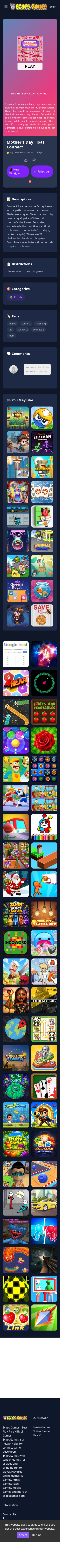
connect (26, 323)
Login (53, 6)
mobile (12, 323)
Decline (36, 1535)
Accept (23, 1535)
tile (10, 329)
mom (11, 335)
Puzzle (15, 297)
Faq (5, 1518)
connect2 (23, 329)
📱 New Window (14, 171)
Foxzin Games (41, 1427)
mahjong (41, 323)
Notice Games (41, 1431)
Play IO (37, 1435)
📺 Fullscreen (42, 171)
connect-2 (38, 329)
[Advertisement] (30, 1368)
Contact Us (9, 1514)
